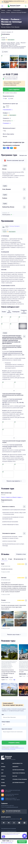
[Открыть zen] (19, 822)
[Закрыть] (24, 169)
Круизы (9, 10)
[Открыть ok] (14, 822)
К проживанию (7, 109)
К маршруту (6, 123)
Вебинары (3, 785)
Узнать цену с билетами (7, 842)
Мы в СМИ (14, 776)
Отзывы (3, 782)
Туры (2, 763)
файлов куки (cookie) (14, 834)
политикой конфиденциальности (16, 748)
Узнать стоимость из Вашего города (11, 497)
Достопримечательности (18, 782)
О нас (2, 769)
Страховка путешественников (19, 779)
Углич (12, 27)
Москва (3, 27)
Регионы (3, 766)
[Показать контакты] (26, 6)
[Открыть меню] (2, 6)
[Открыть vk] (8, 822)
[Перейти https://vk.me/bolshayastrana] (4, 148)
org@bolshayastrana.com (12, 807)
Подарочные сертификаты (18, 773)
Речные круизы (17, 10)
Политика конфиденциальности (8, 831)
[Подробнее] (12, 32)
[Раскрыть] (24, 189)
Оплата (2, 779)
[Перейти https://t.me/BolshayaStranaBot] (11, 148)
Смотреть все (23, 155)
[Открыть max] (24, 822)
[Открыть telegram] (3, 822)
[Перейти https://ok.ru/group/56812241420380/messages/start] (15, 148)
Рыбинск (8, 27)
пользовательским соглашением (8, 749)
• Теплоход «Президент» (14, 226)
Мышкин (17, 27)
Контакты (3, 776)
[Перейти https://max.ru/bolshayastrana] (7, 148)
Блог (2, 773)
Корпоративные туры (17, 763)
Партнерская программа (18, 769)
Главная (3, 10)
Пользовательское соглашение (8, 828)
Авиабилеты (15, 766)
